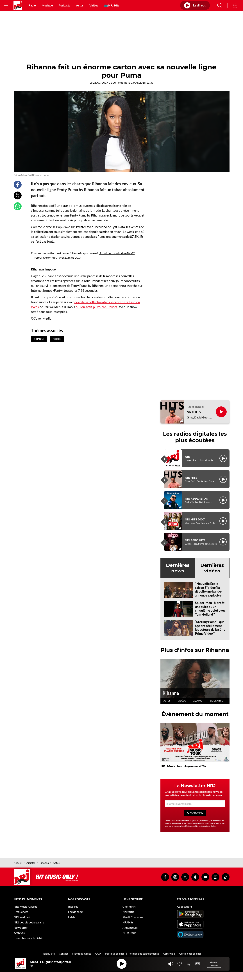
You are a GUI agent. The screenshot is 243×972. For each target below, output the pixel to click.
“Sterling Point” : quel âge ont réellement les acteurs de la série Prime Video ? (210, 627)
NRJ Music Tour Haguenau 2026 (183, 766)
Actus (79, 5)
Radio (32, 5)
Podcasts (64, 5)
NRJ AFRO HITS (195, 540)
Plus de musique (214, 963)
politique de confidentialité (204, 826)
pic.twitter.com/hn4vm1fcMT (117, 253)
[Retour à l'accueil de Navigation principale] (17, 5)
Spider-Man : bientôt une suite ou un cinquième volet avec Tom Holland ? (210, 608)
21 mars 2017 (72, 257)
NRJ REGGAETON (196, 498)
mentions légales (184, 826)
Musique (47, 5)
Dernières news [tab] (178, 568)
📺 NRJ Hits (111, 5)
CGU (98, 953)
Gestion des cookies (190, 953)
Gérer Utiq (169, 953)
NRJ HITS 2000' (195, 519)
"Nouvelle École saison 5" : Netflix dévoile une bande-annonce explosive (208, 589)
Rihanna (171, 693)
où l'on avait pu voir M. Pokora (96, 307)
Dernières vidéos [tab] (212, 568)
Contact (63, 953)
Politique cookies (114, 953)
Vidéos (93, 5)
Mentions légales (81, 953)
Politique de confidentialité (144, 953)
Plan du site (48, 953)
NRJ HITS (194, 412)
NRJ (187, 456)
